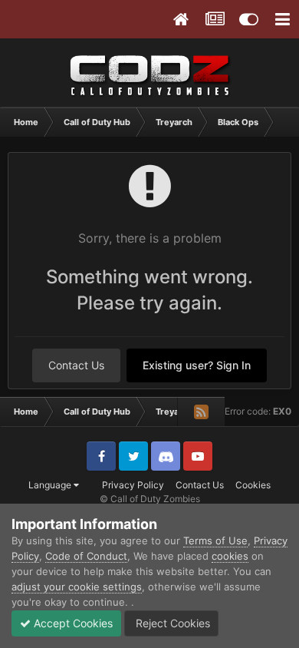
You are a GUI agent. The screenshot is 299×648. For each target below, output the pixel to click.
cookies (230, 556)
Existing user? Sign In (197, 365)
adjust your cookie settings (77, 586)
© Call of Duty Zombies (150, 498)
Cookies (253, 485)
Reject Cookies (171, 623)
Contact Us (76, 365)
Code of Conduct (86, 556)
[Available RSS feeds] (201, 411)
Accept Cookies (72, 623)
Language (51, 485)
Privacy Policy (133, 485)
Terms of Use (215, 540)
